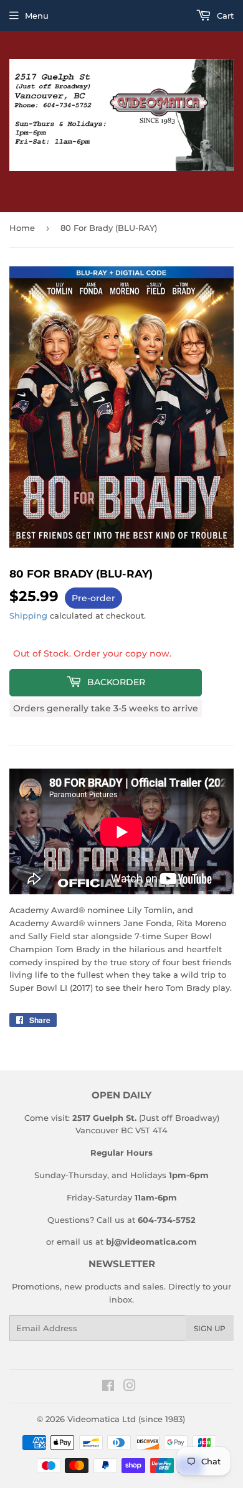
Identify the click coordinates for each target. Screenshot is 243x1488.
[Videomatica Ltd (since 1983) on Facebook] (108, 1387)
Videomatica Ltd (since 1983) (126, 1419)
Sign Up (210, 1328)
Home (22, 228)
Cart (224, 16)
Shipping (28, 615)
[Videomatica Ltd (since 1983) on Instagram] (129, 1387)
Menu (37, 16)
